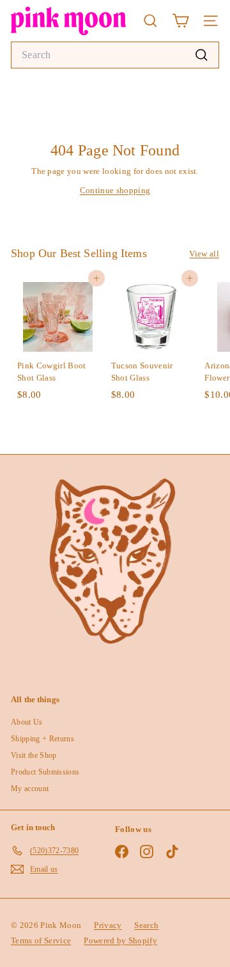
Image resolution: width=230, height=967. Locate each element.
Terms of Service (41, 940)
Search (146, 925)
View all (204, 253)
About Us (27, 722)
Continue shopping (115, 190)
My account (30, 788)
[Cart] (180, 21)
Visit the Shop (34, 755)
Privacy (107, 925)
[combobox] (115, 55)
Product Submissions (45, 771)
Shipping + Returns (42, 738)
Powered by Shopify (120, 940)
